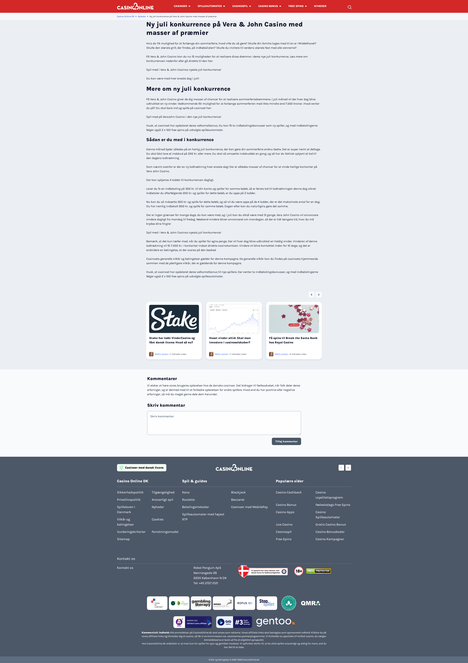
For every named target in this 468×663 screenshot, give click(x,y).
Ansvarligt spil (162, 500)
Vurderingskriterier (131, 532)
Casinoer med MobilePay (249, 507)
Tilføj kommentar (286, 441)
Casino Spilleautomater (328, 514)
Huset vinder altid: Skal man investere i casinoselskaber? (230, 340)
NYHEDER (320, 6)
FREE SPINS (295, 6)
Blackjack (238, 492)
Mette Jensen (161, 354)
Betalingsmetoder (195, 507)
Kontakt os (125, 568)
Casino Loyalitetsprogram (329, 494)
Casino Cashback (289, 492)
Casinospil (284, 532)
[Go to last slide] (311, 295)
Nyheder (142, 16)
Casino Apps (285, 512)
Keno (186, 492)
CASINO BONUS (268, 6)
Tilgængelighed (163, 492)
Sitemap (123, 539)
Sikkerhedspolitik (130, 492)
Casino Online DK (125, 16)
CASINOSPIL (240, 6)
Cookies (157, 519)
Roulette (188, 500)
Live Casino (284, 524)
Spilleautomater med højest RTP (203, 516)
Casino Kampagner (330, 539)
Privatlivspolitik (129, 500)
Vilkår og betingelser (125, 521)
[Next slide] (319, 295)
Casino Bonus (286, 505)
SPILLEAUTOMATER (210, 6)
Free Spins (283, 539)
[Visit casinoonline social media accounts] (341, 468)
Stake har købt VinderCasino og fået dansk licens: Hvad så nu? (172, 340)
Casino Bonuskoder (330, 532)
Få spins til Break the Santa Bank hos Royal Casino (293, 340)
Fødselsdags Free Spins (333, 505)
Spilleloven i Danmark (126, 509)
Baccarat (237, 500)
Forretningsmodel (165, 532)
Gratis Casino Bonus (331, 524)
